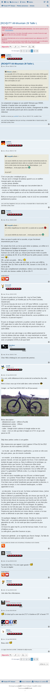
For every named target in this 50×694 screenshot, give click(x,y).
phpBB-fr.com (28, 688)
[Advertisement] (25, 14)
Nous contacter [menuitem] (26, 681)
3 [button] (29, 51)
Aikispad (9, 580)
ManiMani (12, 345)
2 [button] (26, 51)
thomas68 (8, 285)
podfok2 (8, 55)
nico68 (8, 366)
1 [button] (23, 51)
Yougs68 (10, 156)
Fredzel (8, 210)
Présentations (9, 30)
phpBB (19, 686)
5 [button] (34, 51)
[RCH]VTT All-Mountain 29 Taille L (19, 23)
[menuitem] (6, 2)
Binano (9, 72)
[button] (21, 50)
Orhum (8, 630)
